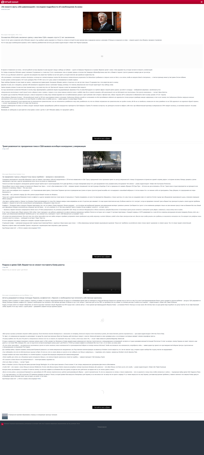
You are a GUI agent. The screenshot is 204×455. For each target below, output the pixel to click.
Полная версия (102, 427)
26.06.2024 (4, 9)
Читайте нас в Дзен (102, 138)
